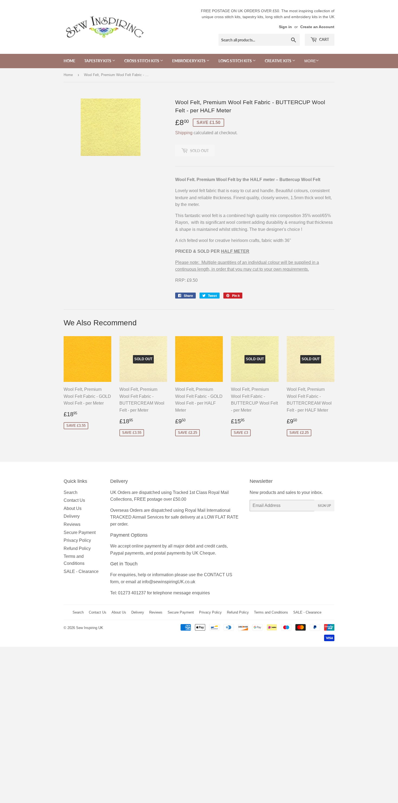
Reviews (72, 524)
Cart (323, 39)
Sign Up (324, 506)
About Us (72, 508)
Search (70, 492)
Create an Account (317, 27)
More (310, 61)
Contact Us (74, 500)
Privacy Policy (77, 540)
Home (69, 60)
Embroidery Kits (189, 60)
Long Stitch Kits (235, 60)
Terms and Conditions (271, 612)
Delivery (72, 516)
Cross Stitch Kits (142, 60)
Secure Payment (80, 532)
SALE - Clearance (81, 571)
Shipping (184, 132)
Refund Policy (77, 548)
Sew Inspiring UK (89, 628)
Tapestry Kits (98, 60)
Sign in (285, 27)
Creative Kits (278, 60)
